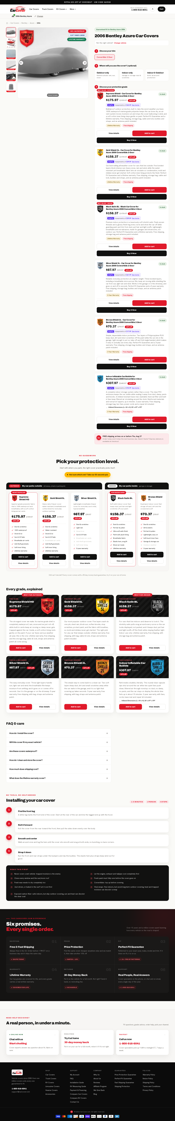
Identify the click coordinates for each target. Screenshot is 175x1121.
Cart (161, 9)
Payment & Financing (78, 1090)
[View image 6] (11, 87)
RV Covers (61, 9)
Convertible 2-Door (104, 57)
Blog (95, 1094)
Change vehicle (120, 43)
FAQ (71, 1078)
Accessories (50, 1094)
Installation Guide (77, 1082)
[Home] (7, 23)
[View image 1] (11, 32)
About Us (97, 1078)
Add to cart (149, 133)
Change (40, 16)
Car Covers (34, 9)
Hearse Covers (51, 1090)
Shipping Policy (148, 1082)
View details (114, 133)
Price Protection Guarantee (125, 1075)
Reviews (97, 1082)
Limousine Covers (52, 1086)
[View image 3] (11, 54)
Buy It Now (131, 140)
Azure (32, 23)
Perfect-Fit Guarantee (123, 1078)
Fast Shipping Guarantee (124, 1082)
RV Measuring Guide (78, 1086)
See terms (135, 105)
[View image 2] (11, 43)
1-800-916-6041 (19, 1089)
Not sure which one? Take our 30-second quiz (88, 475)
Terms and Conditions (151, 1086)
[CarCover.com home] (18, 9)
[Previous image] (21, 63)
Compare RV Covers (78, 1098)
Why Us (97, 1075)
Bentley (24, 23)
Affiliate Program (100, 1086)
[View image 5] (11, 76)
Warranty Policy (149, 1075)
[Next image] (85, 63)
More (73, 9)
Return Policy (148, 1078)
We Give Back (99, 1090)
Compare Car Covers (78, 1094)
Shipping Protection (122, 1086)
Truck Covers (47, 9)
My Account (74, 1075)
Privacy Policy (148, 1090)
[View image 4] (11, 65)
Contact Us (74, 1102)
